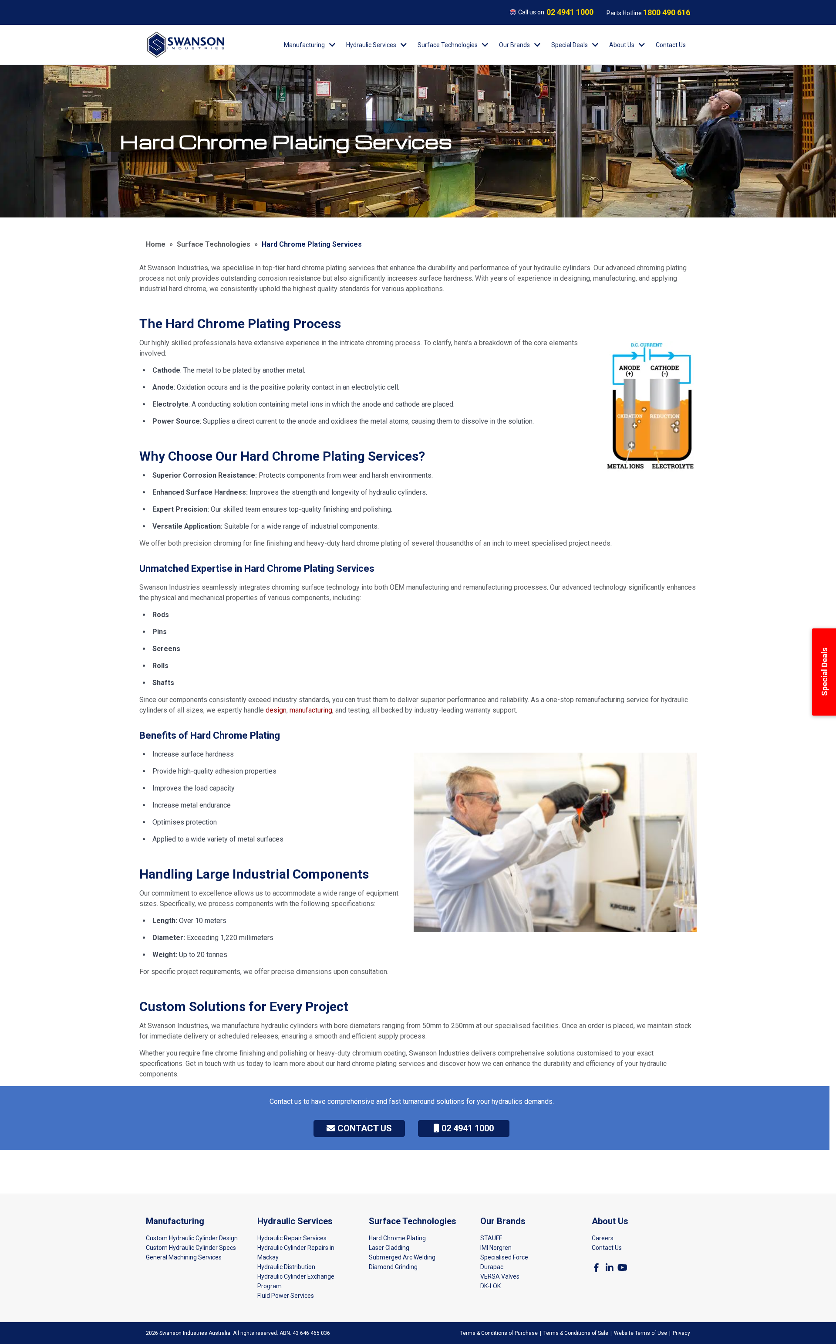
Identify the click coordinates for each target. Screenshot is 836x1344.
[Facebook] (596, 1267)
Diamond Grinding (393, 1266)
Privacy (681, 1333)
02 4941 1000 (466, 1128)
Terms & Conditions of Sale (575, 1333)
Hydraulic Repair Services (292, 1238)
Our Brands (514, 44)
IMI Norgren (496, 1247)
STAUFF (491, 1238)
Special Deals (569, 44)
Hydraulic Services (371, 44)
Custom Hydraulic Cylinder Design (192, 1238)
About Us (621, 44)
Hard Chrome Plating (397, 1238)
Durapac (491, 1266)
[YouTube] (622, 1267)
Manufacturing (304, 44)
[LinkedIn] (610, 1267)
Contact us (363, 1128)
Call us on (555, 12)
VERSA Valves (499, 1276)
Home (155, 244)
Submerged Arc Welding (402, 1257)
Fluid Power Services (285, 1295)
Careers (603, 1238)
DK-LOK (490, 1286)
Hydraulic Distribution (286, 1266)
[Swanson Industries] (185, 44)
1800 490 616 (666, 12)
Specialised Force (504, 1257)
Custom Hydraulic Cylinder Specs (191, 1247)
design (276, 710)
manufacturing (311, 710)
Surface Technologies (448, 44)
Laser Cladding (389, 1247)
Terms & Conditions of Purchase (499, 1333)
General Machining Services (184, 1257)
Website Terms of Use (640, 1333)
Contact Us (671, 44)
